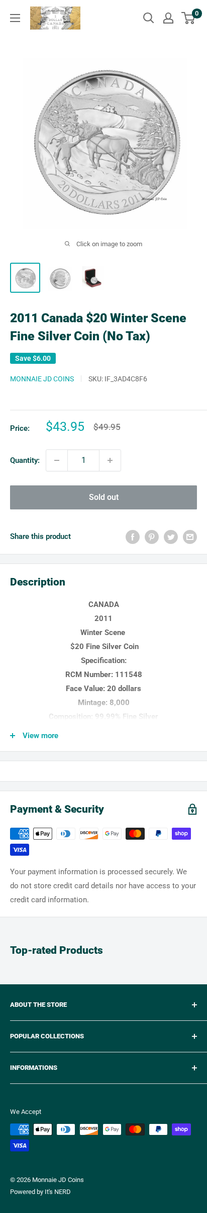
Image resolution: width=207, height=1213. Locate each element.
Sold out (104, 497)
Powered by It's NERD (40, 1191)
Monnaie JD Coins (42, 379)
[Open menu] (15, 18)
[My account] (168, 18)
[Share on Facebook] (133, 536)
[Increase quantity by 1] (110, 460)
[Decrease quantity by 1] (56, 460)
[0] (188, 18)
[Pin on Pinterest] (152, 536)
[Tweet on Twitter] (171, 536)
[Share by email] (190, 536)
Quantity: (25, 460)
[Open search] (148, 18)
